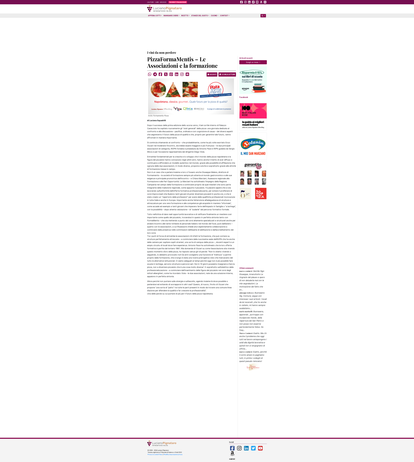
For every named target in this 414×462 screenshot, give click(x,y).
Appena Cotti (154, 16)
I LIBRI (157, 2)
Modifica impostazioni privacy (173, 454)
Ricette (184, 16)
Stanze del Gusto (199, 16)
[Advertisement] (207, 34)
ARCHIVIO (163, 2)
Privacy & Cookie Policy (155, 454)
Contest (224, 16)
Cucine (214, 16)
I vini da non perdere (161, 52)
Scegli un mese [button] (252, 62)
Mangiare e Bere (171, 16)
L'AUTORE (150, 2)
